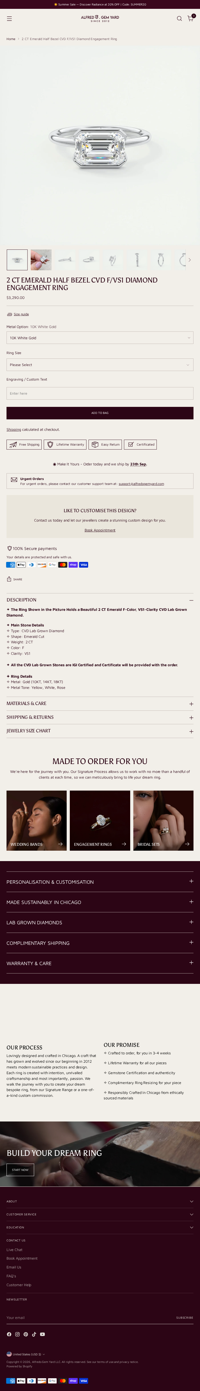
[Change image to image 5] (113, 259)
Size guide (21, 314)
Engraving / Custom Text (27, 379)
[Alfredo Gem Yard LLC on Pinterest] (26, 1335)
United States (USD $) (27, 1354)
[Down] (189, 259)
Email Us (14, 1267)
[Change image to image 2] (41, 259)
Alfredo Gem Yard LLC (46, 1361)
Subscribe (184, 1317)
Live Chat (14, 1249)
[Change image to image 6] (137, 259)
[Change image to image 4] (89, 259)
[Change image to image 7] (161, 259)
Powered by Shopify (19, 1366)
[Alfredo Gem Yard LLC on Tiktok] (35, 1335)
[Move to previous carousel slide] (177, 1004)
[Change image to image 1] (17, 259)
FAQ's (11, 1276)
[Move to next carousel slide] (189, 1003)
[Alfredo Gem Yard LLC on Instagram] (18, 1335)
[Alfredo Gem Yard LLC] (100, 18)
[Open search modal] (179, 18)
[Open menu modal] (9, 18)
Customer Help (19, 1285)
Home (11, 39)
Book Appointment (100, 530)
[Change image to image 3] (65, 259)
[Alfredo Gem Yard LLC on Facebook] (10, 1335)
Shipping (14, 429)
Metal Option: (31, 326)
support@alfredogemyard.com (141, 484)
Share (17, 579)
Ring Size (14, 352)
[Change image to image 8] (184, 259)
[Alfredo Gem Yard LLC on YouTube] (43, 1335)
